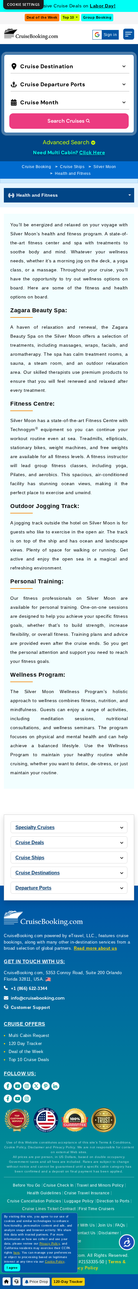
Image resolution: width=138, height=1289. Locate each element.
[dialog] (23, 4)
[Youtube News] (17, 1099)
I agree (12, 1267)
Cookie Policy (55, 1261)
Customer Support (29, 1007)
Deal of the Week (42, 17)
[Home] (7, 1281)
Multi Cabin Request (29, 1035)
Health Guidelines (44, 1193)
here (16, 1252)
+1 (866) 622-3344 (28, 988)
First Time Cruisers (97, 1209)
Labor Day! (103, 5)
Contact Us (85, 1233)
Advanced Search (67, 142)
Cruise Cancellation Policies (34, 1201)
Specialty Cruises (35, 827)
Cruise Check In (58, 1185)
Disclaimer (109, 1233)
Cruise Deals (29, 842)
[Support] (17, 1281)
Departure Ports (33, 887)
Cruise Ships (72, 167)
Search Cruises (65, 121)
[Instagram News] (27, 1099)
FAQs (120, 1225)
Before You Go (26, 1185)
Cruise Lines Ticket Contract (49, 1209)
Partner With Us (80, 1225)
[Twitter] (36, 1086)
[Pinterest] (46, 1086)
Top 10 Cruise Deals (29, 1059)
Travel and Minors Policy (100, 1185)
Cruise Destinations (37, 872)
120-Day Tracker (68, 1282)
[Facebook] (8, 1086)
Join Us (105, 1225)
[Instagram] (27, 1086)
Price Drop (39, 1282)
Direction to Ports (113, 1201)
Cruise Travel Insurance (87, 1193)
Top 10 (69, 17)
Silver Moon (104, 167)
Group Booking (97, 17)
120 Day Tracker (25, 1043)
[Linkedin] (55, 1086)
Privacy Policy (82, 1267)
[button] (70, 66)
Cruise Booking (36, 167)
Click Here (92, 152)
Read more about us (95, 948)
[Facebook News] (8, 1099)
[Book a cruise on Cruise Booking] (31, 34)
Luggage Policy (79, 1201)
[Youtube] (17, 1086)
